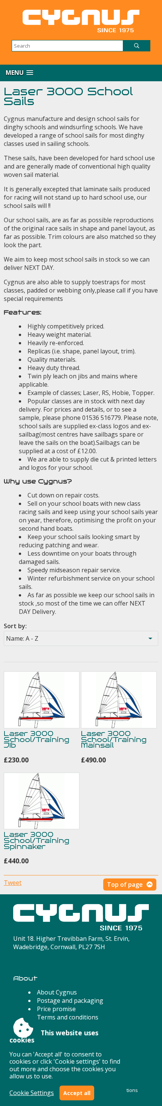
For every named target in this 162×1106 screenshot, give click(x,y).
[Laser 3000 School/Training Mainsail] (118, 700)
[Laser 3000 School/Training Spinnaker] (41, 801)
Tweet (12, 882)
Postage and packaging (70, 1000)
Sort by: (15, 626)
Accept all (76, 1093)
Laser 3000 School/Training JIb (36, 740)
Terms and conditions (67, 1017)
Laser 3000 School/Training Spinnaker (36, 840)
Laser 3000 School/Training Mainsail (114, 740)
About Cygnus (57, 992)
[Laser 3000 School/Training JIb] (41, 700)
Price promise (56, 1009)
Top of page (125, 884)
